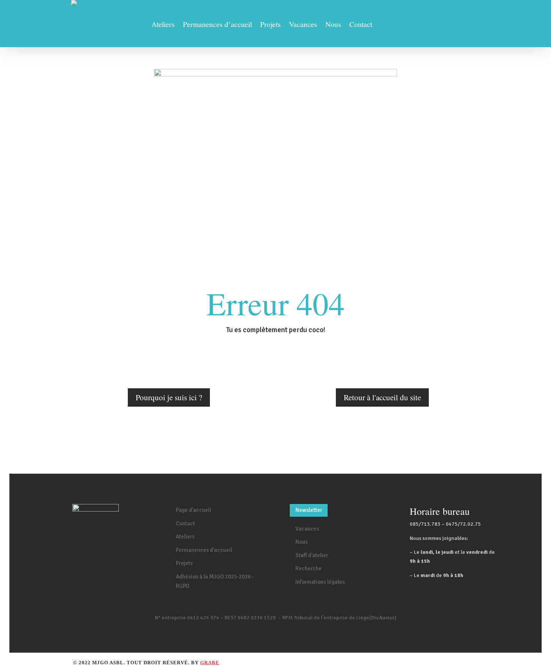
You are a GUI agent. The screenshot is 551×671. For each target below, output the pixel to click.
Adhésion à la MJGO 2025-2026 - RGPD (215, 581)
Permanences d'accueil (204, 550)
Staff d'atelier (311, 555)
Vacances (303, 25)
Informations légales (320, 582)
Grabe (209, 662)
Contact (360, 25)
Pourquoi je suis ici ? (169, 397)
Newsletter (308, 510)
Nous (333, 25)
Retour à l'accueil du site (382, 397)
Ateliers (163, 25)
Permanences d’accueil (217, 25)
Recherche (308, 568)
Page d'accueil (193, 510)
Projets (270, 25)
